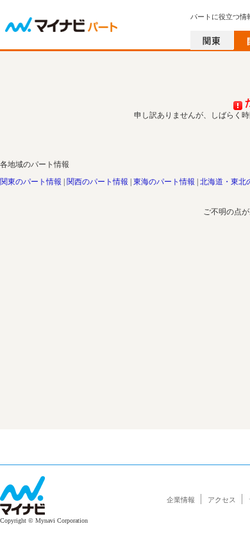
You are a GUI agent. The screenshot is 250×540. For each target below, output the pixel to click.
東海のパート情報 (164, 181)
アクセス (222, 500)
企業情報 (181, 500)
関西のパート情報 (97, 181)
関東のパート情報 (31, 181)
